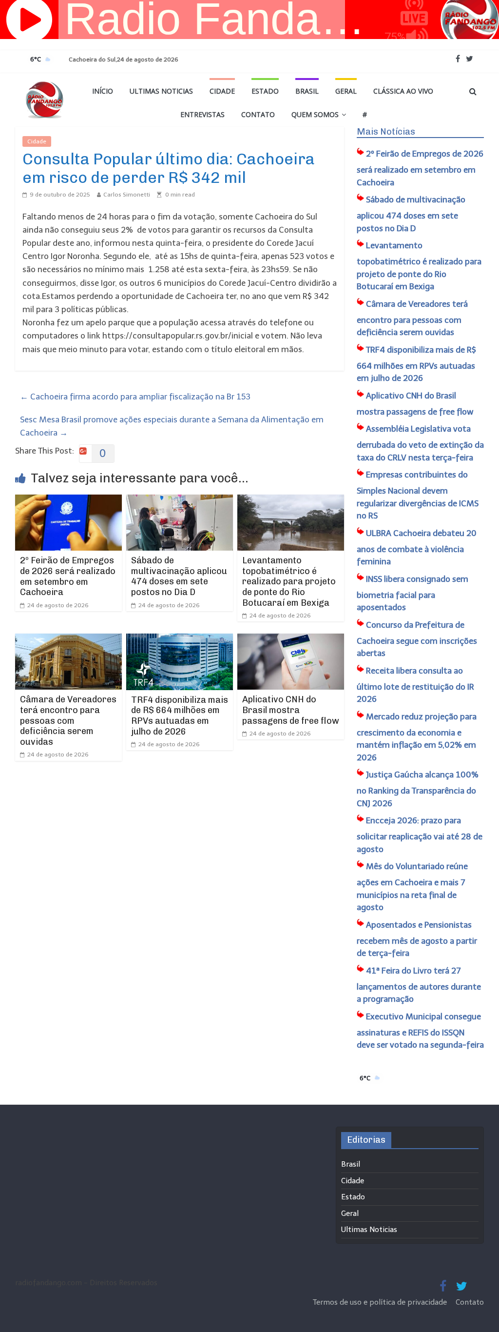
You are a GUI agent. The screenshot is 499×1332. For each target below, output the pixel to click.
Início (102, 91)
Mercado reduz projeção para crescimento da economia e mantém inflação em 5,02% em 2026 (417, 737)
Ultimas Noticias (161, 91)
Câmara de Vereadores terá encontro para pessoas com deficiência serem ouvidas (68, 720)
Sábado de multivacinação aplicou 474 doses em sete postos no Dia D (179, 576)
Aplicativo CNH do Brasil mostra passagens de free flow (290, 710)
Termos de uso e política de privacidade (381, 1302)
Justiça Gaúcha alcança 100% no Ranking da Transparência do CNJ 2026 (418, 789)
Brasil (307, 91)
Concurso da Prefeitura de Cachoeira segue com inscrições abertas (417, 639)
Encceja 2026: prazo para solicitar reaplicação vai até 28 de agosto (419, 834)
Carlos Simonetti (126, 194)
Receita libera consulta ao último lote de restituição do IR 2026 (415, 685)
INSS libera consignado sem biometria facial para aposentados (412, 593)
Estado (265, 91)
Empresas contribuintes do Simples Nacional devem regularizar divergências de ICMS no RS (418, 495)
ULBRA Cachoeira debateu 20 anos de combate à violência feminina (417, 547)
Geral (346, 91)
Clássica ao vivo (403, 91)
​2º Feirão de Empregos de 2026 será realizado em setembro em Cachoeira (67, 576)
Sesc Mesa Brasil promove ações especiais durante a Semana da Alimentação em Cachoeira (172, 426)
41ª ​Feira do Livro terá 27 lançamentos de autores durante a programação (419, 985)
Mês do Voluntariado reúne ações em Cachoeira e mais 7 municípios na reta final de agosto (412, 886)
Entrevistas (202, 114)
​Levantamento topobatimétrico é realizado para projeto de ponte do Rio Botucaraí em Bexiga (289, 581)
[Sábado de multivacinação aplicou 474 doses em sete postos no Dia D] (179, 501)
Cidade (222, 91)
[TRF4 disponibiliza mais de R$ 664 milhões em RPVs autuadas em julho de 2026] (179, 640)
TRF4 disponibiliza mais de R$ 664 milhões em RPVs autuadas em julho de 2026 (179, 716)
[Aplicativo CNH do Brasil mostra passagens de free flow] (291, 640)
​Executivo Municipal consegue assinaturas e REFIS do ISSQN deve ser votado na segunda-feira (420, 1031)
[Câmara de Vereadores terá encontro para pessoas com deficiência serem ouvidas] (68, 640)
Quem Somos (315, 114)
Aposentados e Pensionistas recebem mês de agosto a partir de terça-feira (417, 939)
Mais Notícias (386, 131)
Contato (258, 114)
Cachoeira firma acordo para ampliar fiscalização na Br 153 (135, 396)
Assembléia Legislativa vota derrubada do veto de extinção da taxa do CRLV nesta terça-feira (420, 443)
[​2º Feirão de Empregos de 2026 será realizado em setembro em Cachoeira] (68, 501)
